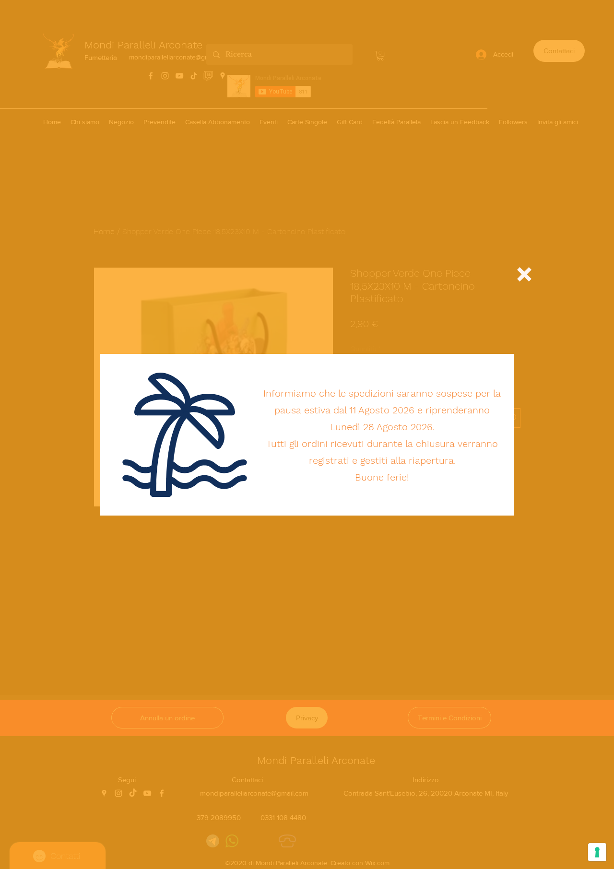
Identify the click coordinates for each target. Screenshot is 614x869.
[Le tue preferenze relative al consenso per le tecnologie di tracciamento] (597, 852)
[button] (524, 274)
